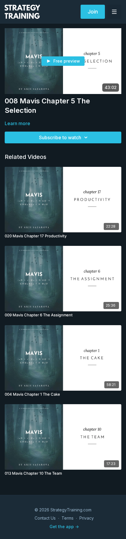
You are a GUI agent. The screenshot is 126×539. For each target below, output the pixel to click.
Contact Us (45, 518)
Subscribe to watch (60, 137)
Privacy (86, 518)
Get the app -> (64, 526)
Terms (68, 518)
